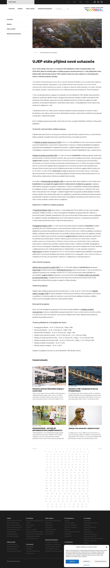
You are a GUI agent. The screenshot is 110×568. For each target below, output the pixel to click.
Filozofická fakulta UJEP (42, 210)
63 (87, 459)
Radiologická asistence (64, 270)
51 (87, 457)
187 (87, 488)
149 (67, 480)
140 (75, 478)
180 (59, 488)
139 (71, 478)
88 (46, 467)
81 (65, 464)
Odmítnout (86, 561)
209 (47, 496)
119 (78, 472)
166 (47, 485)
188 (46, 491)
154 (88, 480)
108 (79, 470)
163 (79, 483)
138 (67, 478)
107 (75, 470)
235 (63, 501)
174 (79, 485)
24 (77, 451)
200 (52, 493)
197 (83, 491)
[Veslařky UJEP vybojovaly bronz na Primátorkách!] (85, 375)
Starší (100, 448)
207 (82, 493)
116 (67, 472)
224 (63, 499)
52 (47, 459)
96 (76, 467)
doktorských (37, 252)
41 (50, 457)
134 (51, 478)
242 (48, 504)
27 (88, 451)
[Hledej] (68, 8)
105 (67, 470)
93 (65, 467)
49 (80, 457)
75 (87, 462)
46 (69, 457)
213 (63, 496)
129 (75, 475)
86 (83, 464)
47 (72, 457)
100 (46, 470)
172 (71, 485)
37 (79, 454)
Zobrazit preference (100, 561)
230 (88, 499)
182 (67, 488)
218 (83, 496)
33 (65, 454)
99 (87, 467)
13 (84, 449)
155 (46, 483)
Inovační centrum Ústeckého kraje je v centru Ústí (48, 390)
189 (50, 491)
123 (51, 475)
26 (85, 451)
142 (83, 478)
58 (68, 459)
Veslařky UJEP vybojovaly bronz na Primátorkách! (83, 390)
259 (78, 506)
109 (84, 470)
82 (69, 464)
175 (83, 485)
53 (50, 459)
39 (87, 454)
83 (72, 464)
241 (88, 501)
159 (63, 483)
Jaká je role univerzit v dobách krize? (83, 428)
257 (69, 506)
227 (75, 499)
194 (71, 491)
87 (87, 464)
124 (55, 475)
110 (88, 470)
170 (63, 485)
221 (50, 499)
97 (80, 467)
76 (47, 464)
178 (51, 488)
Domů (35, 52)
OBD (74, 2)
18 (56, 451)
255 (61, 506)
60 (76, 459)
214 (67, 496)
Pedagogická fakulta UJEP (42, 226)
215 (71, 496)
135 (55, 478)
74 (83, 462)
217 (79, 496)
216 (75, 496)
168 (55, 485)
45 (65, 457)
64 (47, 462)
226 (71, 499)
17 (52, 451)
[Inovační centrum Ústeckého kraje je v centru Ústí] (49, 375)
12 (80, 449)
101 (50, 470)
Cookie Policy (86, 565)
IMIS (81, 2)
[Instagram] (98, 2)
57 (65, 459)
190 (55, 491)
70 (69, 462)
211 (55, 496)
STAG (87, 2)
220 (46, 499)
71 (72, 462)
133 (47, 478)
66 (54, 462)
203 (65, 493)
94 (69, 467)
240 (84, 501)
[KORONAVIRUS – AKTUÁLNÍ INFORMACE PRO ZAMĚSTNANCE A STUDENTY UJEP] (49, 415)
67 (58, 462)
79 (58, 464)
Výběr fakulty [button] (12, 2)
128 (71, 475)
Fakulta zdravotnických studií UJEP (45, 267)
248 (74, 504)
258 (73, 506)
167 (51, 485)
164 (83, 483)
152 (79, 480)
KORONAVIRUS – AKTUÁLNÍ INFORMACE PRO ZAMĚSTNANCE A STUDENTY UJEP (47, 430)
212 (59, 496)
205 (73, 493)
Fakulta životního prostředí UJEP (44, 155)
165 (88, 483)
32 (61, 454)
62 (83, 459)
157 (55, 483)
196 (79, 491)
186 (83, 488)
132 (87, 475)
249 (78, 504)
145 (51, 480)
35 (72, 454)
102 (55, 470)
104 (63, 470)
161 (71, 483)
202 (60, 493)
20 (63, 451)
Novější (34, 448)
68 (62, 462)
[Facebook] (95, 2)
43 (58, 457)
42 (54, 457)
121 (86, 472)
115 (63, 472)
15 (45, 451)
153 (83, 480)
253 (52, 506)
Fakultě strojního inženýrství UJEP (48, 142)
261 (86, 506)
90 (54, 467)
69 (65, 462)
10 (73, 449)
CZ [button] (67, 2)
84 (76, 464)
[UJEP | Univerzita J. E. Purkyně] (93, 10)
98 (83, 467)
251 (86, 504)
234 (58, 501)
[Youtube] (102, 2)
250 (82, 504)
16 (49, 451)
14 (87, 449)
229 (84, 499)
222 (54, 499)
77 (50, 464)
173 (75, 485)
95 (72, 467)
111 (47, 472)
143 (87, 478)
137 (63, 478)
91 (57, 467)
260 (82, 506)
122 (47, 475)
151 (75, 480)
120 (83, 472)
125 (59, 475)
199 (48, 493)
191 (59, 491)
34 (69, 454)
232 (50, 501)
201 (56, 493)
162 (75, 483)
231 (46, 501)
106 (71, 470)
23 (74, 451)
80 (61, 464)
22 (70, 451)
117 (71, 472)
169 (59, 485)
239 (80, 501)
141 (79, 478)
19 (59, 451)
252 (48, 506)
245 (61, 504)
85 (79, 464)
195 (75, 491)
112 (51, 472)
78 (54, 464)
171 (67, 485)
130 (79, 475)
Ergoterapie (36, 270)
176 (87, 485)
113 (55, 472)
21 (66, 451)
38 (83, 454)
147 (59, 480)
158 (59, 483)
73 (80, 462)
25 (81, 451)
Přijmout (72, 561)
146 (55, 480)
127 (67, 475)
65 (50, 462)
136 (59, 478)
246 (65, 504)
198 (88, 491)
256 (65, 506)
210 (51, 496)
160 (67, 483)
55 (58, 459)
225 (67, 499)
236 (67, 501)
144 (47, 480)
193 (67, 491)
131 (83, 475)
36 (76, 454)
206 (78, 493)
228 (80, 499)
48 (76, 457)
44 (61, 457)
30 (54, 454)
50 (84, 457)
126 (63, 475)
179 (55, 488)
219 (87, 496)
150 (71, 480)
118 (74, 472)
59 (72, 459)
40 (47, 457)
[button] (106, 547)
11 (77, 449)
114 (59, 472)
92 (61, 467)
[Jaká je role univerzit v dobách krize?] (85, 415)
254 (56, 506)
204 (69, 493)
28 (47, 454)
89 (50, 467)
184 (75, 488)
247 (69, 504)
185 (79, 488)
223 (58, 499)
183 (71, 488)
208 (86, 493)
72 (76, 462)
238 (75, 501)
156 (51, 483)
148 (63, 480)
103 (59, 470)
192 (63, 491)
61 (79, 459)
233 (54, 501)
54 (54, 459)
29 (50, 454)
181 (63, 488)
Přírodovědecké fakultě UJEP (52, 181)
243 (52, 504)
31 (58, 454)
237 (71, 501)
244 (56, 504)
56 (61, 459)
